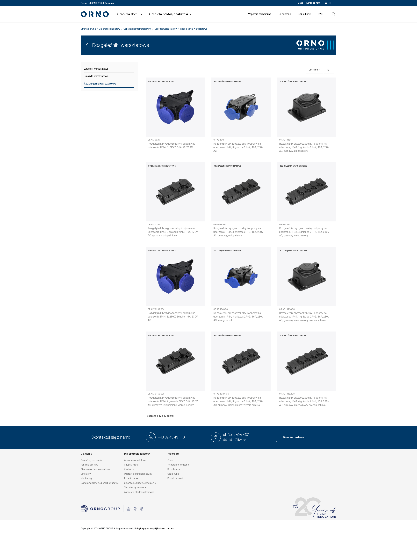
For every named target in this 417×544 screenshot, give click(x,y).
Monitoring (86, 478)
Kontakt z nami (313, 3)
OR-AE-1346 (218, 140)
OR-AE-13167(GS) (287, 394)
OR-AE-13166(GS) (221, 394)
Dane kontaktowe (293, 437)
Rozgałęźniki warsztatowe (100, 83)
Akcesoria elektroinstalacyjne (139, 492)
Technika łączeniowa (135, 487)
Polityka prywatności (145, 528)
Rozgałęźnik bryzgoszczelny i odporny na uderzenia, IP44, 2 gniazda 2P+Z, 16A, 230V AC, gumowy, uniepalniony (173, 232)
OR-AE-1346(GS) (220, 309)
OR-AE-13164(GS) (287, 309)
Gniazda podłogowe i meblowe (140, 483)
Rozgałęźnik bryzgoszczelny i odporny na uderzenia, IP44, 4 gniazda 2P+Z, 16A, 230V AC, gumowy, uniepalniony (304, 232)
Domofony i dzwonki (91, 460)
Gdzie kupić (173, 474)
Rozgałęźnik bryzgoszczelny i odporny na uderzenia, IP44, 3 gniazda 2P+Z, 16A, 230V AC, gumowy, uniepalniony (238, 232)
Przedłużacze (131, 478)
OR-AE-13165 (154, 224)
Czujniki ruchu (131, 464)
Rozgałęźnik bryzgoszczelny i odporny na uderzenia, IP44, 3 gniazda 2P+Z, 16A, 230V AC (238, 147)
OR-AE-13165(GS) (156, 394)
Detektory (86, 474)
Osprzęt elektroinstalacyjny (138, 474)
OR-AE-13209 (154, 140)
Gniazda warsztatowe (96, 76)
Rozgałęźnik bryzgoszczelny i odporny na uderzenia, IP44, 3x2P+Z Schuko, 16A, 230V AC (173, 316)
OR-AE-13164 (285, 140)
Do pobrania (173, 469)
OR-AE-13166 (219, 224)
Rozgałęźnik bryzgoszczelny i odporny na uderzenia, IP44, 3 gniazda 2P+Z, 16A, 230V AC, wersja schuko (238, 316)
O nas (300, 3)
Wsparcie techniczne (178, 464)
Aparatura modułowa (135, 460)
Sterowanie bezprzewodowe (95, 469)
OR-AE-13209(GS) (156, 309)
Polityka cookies (165, 528)
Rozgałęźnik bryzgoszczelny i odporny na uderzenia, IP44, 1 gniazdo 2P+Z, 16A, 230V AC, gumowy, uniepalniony (304, 147)
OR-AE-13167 (285, 224)
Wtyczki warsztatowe (96, 68)
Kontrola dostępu (89, 464)
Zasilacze (129, 469)
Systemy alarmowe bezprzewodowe (100, 483)
